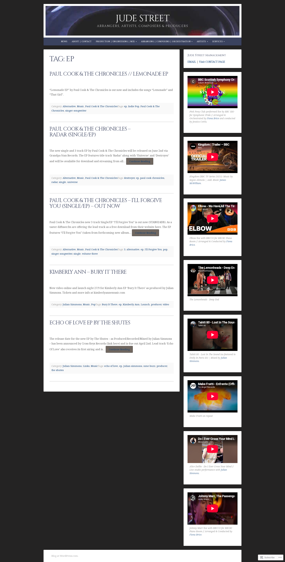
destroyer (129, 177)
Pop (93, 304)
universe (72, 182)
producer (156, 304)
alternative (133, 249)
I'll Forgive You (153, 249)
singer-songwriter (75, 110)
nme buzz (149, 366)
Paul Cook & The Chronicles (101, 106)
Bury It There (109, 304)
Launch (145, 304)
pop (165, 249)
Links (86, 366)
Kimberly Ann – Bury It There (88, 272)
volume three (90, 253)
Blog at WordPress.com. (64, 555)
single (62, 182)
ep (125, 106)
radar (54, 182)
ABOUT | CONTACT (82, 41)
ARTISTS (201, 41)
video (166, 304)
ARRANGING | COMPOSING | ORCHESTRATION (165, 41)
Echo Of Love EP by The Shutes (89, 322)
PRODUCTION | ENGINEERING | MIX (115, 41)
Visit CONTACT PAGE (212, 62)
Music (80, 106)
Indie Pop (133, 106)
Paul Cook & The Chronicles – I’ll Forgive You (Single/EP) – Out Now (105, 203)
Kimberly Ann (131, 304)
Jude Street (142, 19)
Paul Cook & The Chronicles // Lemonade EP (108, 74)
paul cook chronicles (152, 177)
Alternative (69, 106)
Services (217, 41)
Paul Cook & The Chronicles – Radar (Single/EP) (89, 131)
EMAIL (192, 62)
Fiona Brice (213, 118)
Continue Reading (138, 162)
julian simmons (132, 366)
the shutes (57, 370)
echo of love (111, 366)
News (64, 41)
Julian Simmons (72, 304)
